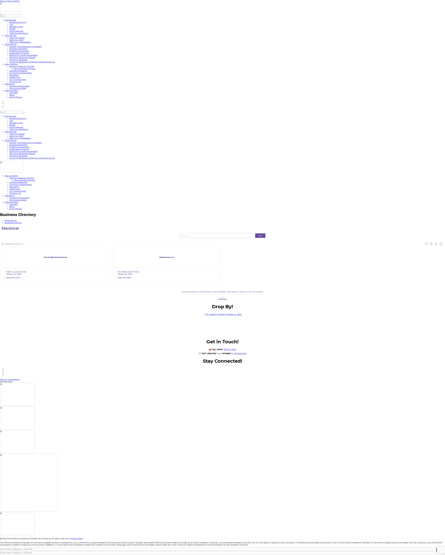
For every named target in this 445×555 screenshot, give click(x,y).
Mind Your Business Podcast (22, 58)
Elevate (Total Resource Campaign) (25, 47)
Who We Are (10, 36)
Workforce (10, 84)
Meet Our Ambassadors (20, 42)
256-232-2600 (229, 349)
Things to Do (15, 82)
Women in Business (18, 60)
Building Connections (19, 51)
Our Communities (17, 80)
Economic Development (20, 73)
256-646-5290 (240, 353)
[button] (3, 244)
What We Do (11, 44)
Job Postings (232, 292)
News (11, 95)
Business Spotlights (18, 49)
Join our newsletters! (9, 379)
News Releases (205, 292)
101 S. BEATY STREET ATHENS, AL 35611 (224, 314)
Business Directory (17, 22)
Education (14, 75)
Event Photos (15, 97)
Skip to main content (9, 1)
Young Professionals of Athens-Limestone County (32, 62)
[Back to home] (10, 11)
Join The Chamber (256, 292)
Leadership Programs (19, 53)
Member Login (16, 27)
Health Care (14, 77)
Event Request (16, 31)
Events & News (11, 91)
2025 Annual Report (18, 33)
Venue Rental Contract (24, 69)
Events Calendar (218, 292)
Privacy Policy (76, 539)
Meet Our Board (17, 38)
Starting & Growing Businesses (23, 55)
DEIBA (12, 29)
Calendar (13, 93)
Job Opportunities (17, 88)
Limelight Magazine (18, 71)
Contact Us (242, 292)
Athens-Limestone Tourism (21, 66)
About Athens (11, 64)
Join (11, 25)
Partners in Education (19, 86)
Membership (10, 20)
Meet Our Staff (16, 40)
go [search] (261, 235)
